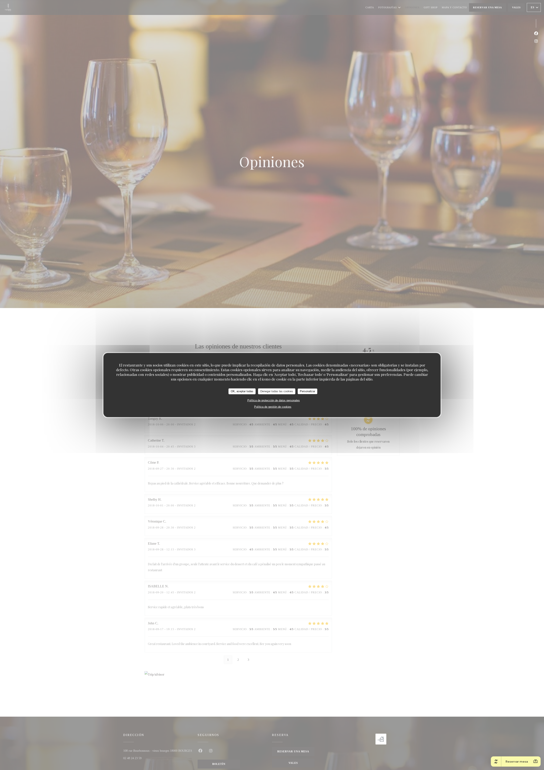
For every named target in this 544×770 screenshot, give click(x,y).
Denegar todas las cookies (276, 391)
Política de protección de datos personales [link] (273, 400)
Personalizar (307, 391)
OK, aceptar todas (242, 391)
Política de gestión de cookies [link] (272, 406)
